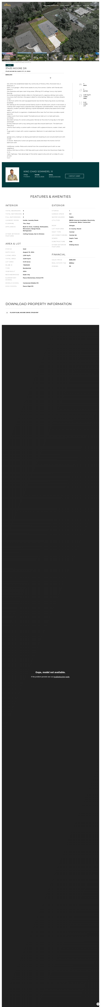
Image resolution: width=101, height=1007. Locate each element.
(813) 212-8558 (39, 176)
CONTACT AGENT (74, 176)
